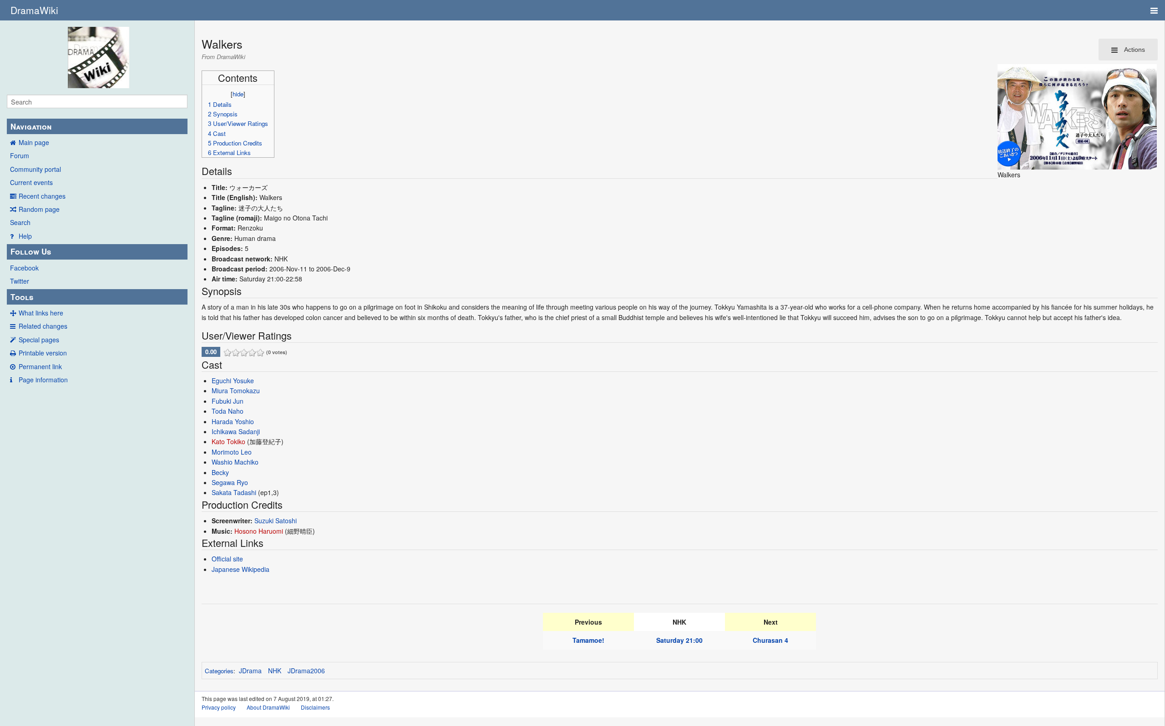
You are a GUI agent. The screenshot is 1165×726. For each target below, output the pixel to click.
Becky (220, 472)
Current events (31, 182)
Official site (227, 558)
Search (20, 222)
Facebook (24, 267)
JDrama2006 (306, 670)
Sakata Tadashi (234, 492)
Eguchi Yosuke (233, 380)
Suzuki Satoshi (275, 520)
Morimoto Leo (232, 451)
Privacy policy (219, 707)
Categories (219, 670)
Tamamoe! (588, 640)
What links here (41, 312)
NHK (274, 670)
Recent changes (42, 195)
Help (25, 235)
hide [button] (238, 94)
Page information (43, 379)
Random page (39, 209)
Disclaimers (315, 707)
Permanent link (40, 366)
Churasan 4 (770, 640)
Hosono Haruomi (258, 531)
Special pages (39, 339)
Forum (19, 155)
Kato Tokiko (228, 441)
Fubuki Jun (227, 401)
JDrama (250, 670)
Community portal (35, 169)
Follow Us (30, 251)
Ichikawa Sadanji (236, 431)
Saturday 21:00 (679, 640)
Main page (34, 142)
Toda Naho (227, 411)
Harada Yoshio (233, 421)
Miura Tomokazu (236, 390)
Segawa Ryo (230, 482)
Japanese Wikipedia (240, 569)
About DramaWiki (268, 707)
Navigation (30, 126)
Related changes (43, 325)
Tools (21, 296)
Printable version (43, 352)
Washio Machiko (235, 461)
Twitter (19, 280)
